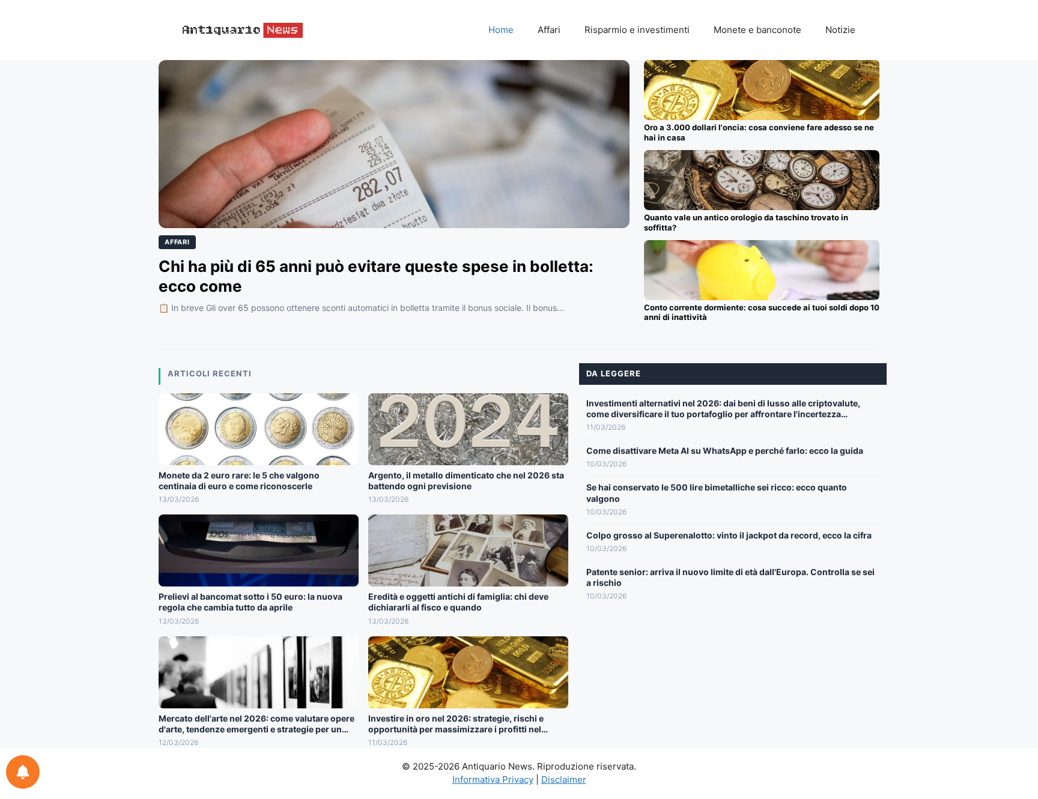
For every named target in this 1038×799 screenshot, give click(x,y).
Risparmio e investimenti (637, 29)
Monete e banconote (757, 29)
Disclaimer (563, 779)
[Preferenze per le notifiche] (23, 772)
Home (501, 29)
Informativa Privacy (492, 779)
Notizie (840, 29)
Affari (549, 29)
